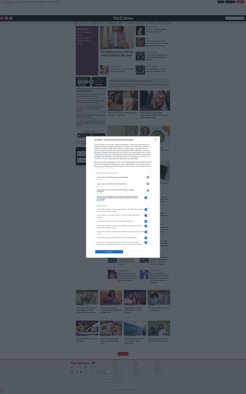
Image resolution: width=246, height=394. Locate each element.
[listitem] (123, 173)
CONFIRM (109, 251)
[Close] (156, 140)
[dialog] (123, 197)
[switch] (146, 177)
